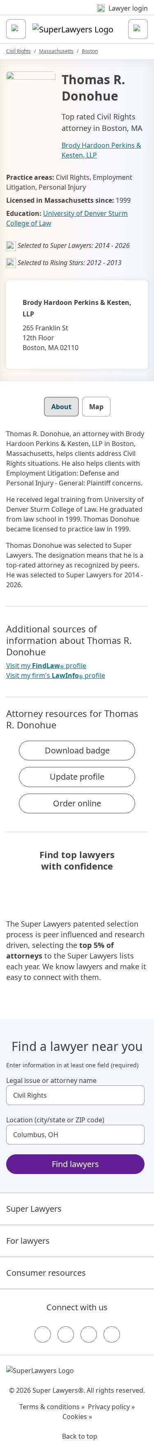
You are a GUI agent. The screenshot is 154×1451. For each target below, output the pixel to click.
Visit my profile (46, 666)
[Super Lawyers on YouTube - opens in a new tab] (88, 1334)
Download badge (77, 750)
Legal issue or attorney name (51, 1080)
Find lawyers (75, 1163)
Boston (90, 51)
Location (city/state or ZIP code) (55, 1119)
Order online (77, 803)
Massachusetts (56, 51)
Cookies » (77, 1416)
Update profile (77, 776)
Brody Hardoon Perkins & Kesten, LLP (101, 150)
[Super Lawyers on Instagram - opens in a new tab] (65, 1334)
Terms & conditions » (52, 1406)
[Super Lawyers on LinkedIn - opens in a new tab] (111, 1334)
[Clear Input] (135, 1095)
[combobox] (75, 1095)
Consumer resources (46, 1272)
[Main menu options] (16, 29)
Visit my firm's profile (55, 675)
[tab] (61, 407)
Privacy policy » (111, 1406)
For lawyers (28, 1240)
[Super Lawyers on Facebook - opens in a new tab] (42, 1334)
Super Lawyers (34, 1208)
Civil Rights (18, 51)
